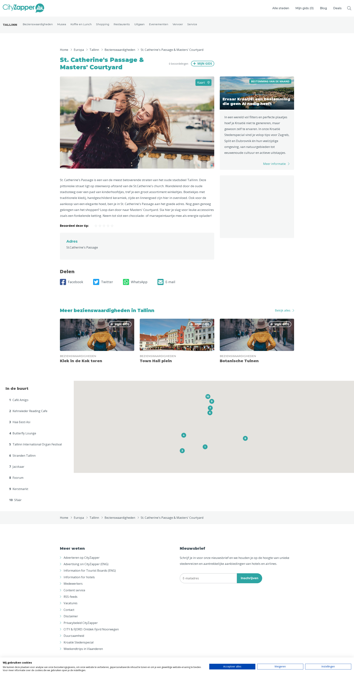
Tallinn (10, 25)
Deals (337, 8)
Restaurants (122, 24)
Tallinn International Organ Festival (35, 444)
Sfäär (15, 500)
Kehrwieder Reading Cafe (28, 411)
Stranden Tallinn (22, 456)
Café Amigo (18, 400)
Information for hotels (79, 577)
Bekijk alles (282, 310)
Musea (61, 24)
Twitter (107, 282)
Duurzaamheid (74, 636)
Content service (74, 590)
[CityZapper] (23, 8)
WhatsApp (139, 282)
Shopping (102, 24)
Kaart (201, 83)
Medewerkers (73, 584)
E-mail (170, 282)
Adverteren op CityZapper (82, 558)
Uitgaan (139, 24)
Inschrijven (249, 578)
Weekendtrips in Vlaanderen (83, 649)
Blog (323, 8)
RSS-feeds (70, 597)
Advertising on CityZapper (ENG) (86, 564)
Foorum (16, 478)
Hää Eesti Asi (19, 422)
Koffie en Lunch (81, 24)
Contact (69, 610)
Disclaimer (71, 616)
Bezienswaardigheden (38, 24)
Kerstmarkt (18, 489)
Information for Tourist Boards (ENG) (90, 570)
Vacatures (70, 603)
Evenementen (158, 24)
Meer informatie (274, 163)
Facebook (75, 282)
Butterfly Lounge (22, 433)
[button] (205, 447)
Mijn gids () (304, 8)
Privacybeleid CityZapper (81, 623)
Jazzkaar (16, 467)
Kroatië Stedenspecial (78, 642)
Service (192, 24)
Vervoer (178, 24)
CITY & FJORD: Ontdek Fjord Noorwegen (91, 629)
